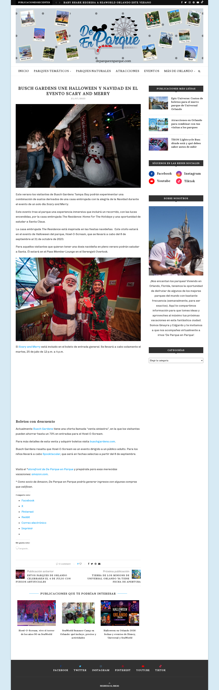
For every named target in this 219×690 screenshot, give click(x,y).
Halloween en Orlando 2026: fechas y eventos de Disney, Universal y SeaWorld (120, 634)
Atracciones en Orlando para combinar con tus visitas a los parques (186, 124)
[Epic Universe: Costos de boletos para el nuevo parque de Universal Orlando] (158, 103)
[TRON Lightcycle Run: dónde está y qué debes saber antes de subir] (158, 144)
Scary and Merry (30, 346)
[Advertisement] (78, 389)
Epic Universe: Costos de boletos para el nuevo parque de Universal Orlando (187, 104)
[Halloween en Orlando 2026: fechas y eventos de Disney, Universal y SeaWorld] (120, 613)
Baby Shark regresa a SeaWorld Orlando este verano (107, 2)
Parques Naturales (93, 71)
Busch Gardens (43, 428)
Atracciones (127, 71)
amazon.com (40, 474)
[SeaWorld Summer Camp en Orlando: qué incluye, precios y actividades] (78, 613)
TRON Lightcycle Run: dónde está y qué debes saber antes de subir (186, 143)
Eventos (151, 71)
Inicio (23, 71)
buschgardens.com (102, 441)
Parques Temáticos (51, 71)
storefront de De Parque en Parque (50, 469)
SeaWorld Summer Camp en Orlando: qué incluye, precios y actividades (78, 634)
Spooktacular (51, 454)
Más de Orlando (178, 71)
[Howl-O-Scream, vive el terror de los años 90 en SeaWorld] (36, 613)
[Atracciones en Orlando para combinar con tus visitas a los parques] (158, 124)
